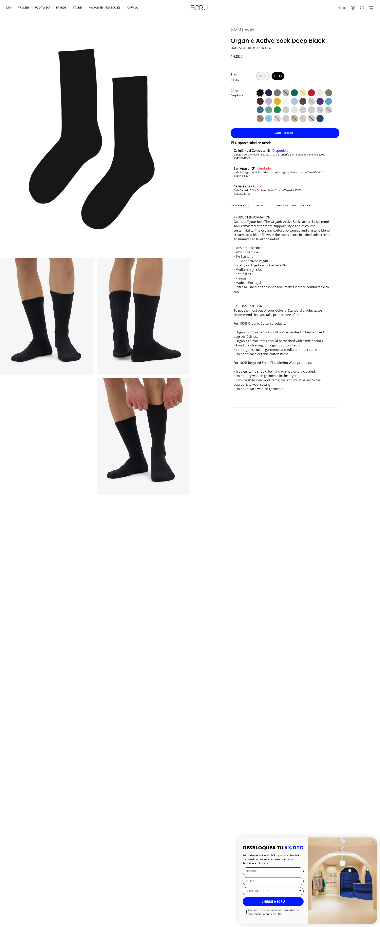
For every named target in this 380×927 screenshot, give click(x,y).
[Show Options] (300, 891)
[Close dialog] (373, 842)
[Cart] (371, 7)
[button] (9, 8)
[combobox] (272, 891)
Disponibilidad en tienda (253, 143)
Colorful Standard (242, 29)
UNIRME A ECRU (273, 901)
